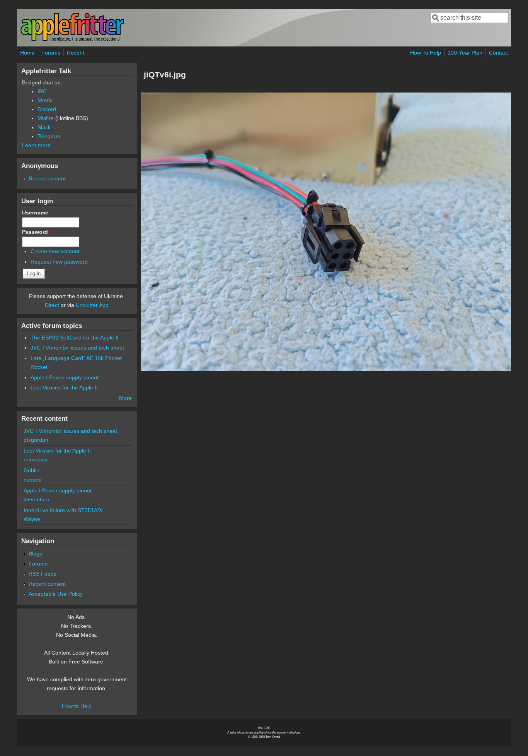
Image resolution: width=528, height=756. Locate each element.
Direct (52, 305)
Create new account (55, 251)
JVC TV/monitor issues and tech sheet (77, 348)
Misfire (45, 118)
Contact (498, 53)
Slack (44, 127)
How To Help (425, 53)
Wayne (32, 519)
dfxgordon (36, 440)
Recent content (47, 178)
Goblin (31, 470)
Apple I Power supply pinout (65, 377)
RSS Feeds (42, 574)
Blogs (35, 553)
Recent (75, 53)
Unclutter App (92, 305)
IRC (42, 91)
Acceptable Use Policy (56, 594)
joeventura (36, 499)
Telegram (48, 136)
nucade (33, 480)
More (125, 398)
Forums (50, 53)
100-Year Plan (465, 53)
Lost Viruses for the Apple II (64, 387)
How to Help (77, 706)
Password (36, 232)
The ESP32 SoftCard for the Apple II (75, 337)
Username (37, 212)
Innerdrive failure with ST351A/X (63, 510)
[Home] (72, 40)
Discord (46, 109)
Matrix (45, 100)
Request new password (59, 262)
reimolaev (36, 459)
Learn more (36, 145)
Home (27, 53)
